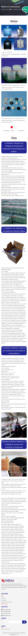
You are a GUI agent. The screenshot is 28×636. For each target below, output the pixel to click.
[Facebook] (2, 629)
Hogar (2, 596)
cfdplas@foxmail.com (6, 615)
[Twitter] (4, 629)
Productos (3, 598)
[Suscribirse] (24, 622)
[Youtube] (6, 629)
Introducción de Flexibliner (6, 52)
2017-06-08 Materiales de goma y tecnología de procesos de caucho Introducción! (14, 118)
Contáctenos (4, 600)
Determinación (21, 130)
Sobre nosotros (4, 603)
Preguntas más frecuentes (6, 602)
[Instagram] (8, 629)
